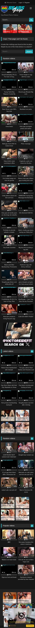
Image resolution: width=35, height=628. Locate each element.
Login (20, 2)
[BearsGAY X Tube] (14, 9)
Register (27, 2)
